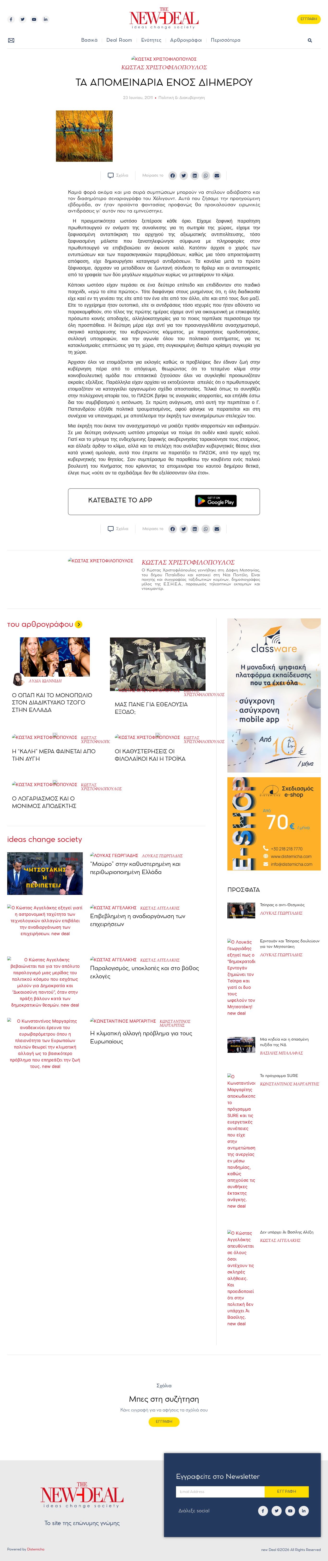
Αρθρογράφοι (186, 40)
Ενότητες (151, 40)
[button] (310, 40)
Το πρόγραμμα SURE (279, 1076)
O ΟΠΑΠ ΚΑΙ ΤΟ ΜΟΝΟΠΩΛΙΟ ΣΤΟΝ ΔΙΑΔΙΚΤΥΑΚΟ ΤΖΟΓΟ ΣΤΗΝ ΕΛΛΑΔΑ (52, 703)
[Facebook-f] (11, 19)
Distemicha (35, 1549)
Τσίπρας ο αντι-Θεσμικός (282, 905)
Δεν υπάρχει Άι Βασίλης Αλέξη (286, 1232)
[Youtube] (34, 19)
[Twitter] (22, 19)
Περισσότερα (226, 40)
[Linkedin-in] (45, 19)
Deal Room (119, 40)
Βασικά (89, 40)
